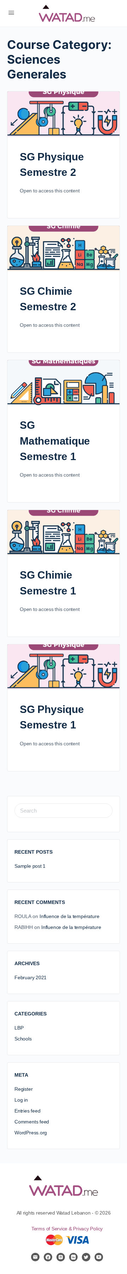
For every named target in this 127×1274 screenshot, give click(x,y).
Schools (23, 1039)
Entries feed (27, 1111)
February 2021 (30, 977)
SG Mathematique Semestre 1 (55, 440)
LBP (18, 1028)
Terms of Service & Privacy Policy (67, 1228)
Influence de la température (69, 916)
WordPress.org (30, 1132)
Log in (21, 1100)
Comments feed (31, 1122)
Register (23, 1089)
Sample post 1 (30, 866)
